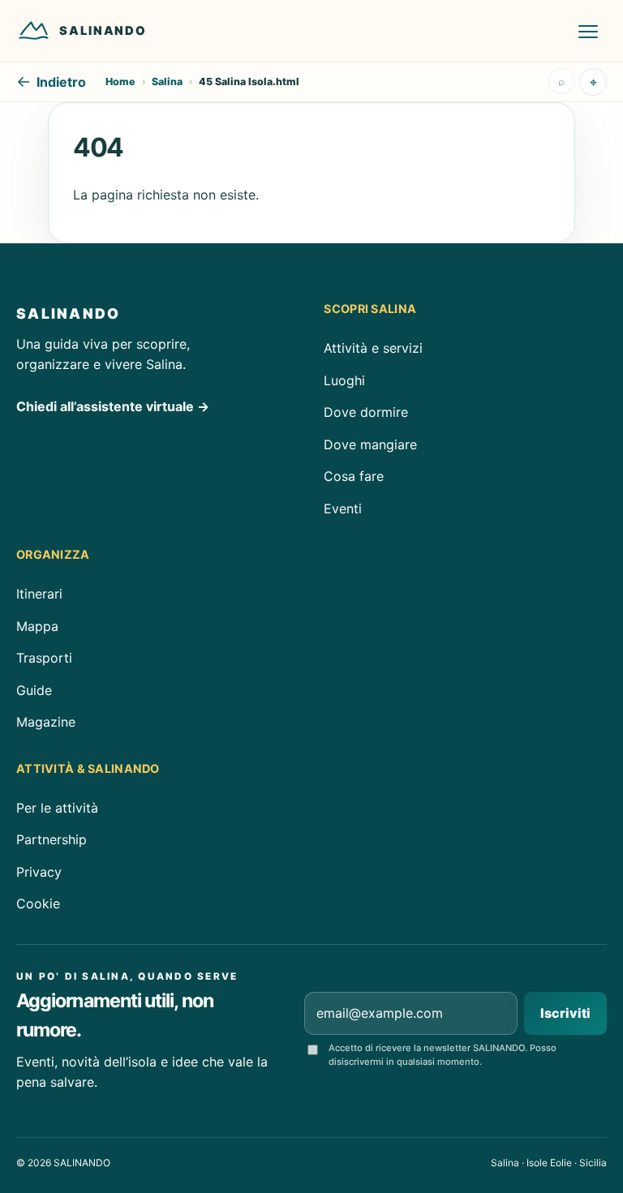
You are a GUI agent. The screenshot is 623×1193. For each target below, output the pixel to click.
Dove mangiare (370, 444)
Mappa (37, 626)
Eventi (343, 508)
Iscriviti (565, 1013)
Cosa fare (354, 476)
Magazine (45, 722)
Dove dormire (366, 412)
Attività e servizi (373, 348)
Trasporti (44, 658)
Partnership (51, 839)
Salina (167, 81)
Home (120, 81)
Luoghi (344, 379)
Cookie (38, 903)
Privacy (39, 872)
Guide (34, 690)
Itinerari (39, 594)
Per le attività (57, 808)
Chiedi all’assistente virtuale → (112, 406)
